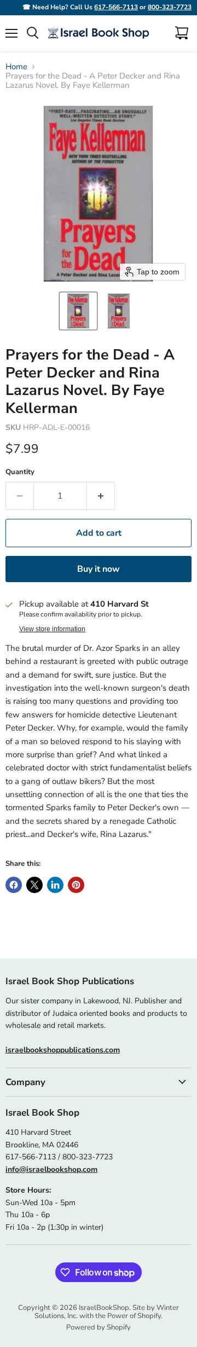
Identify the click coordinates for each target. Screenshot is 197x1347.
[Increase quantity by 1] (101, 496)
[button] (78, 311)
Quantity (19, 472)
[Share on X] (34, 885)
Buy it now (98, 569)
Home (16, 66)
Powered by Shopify (98, 1327)
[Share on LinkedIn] (55, 885)
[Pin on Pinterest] (76, 885)
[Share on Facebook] (13, 885)
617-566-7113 (116, 7)
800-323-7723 (170, 7)
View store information (52, 629)
